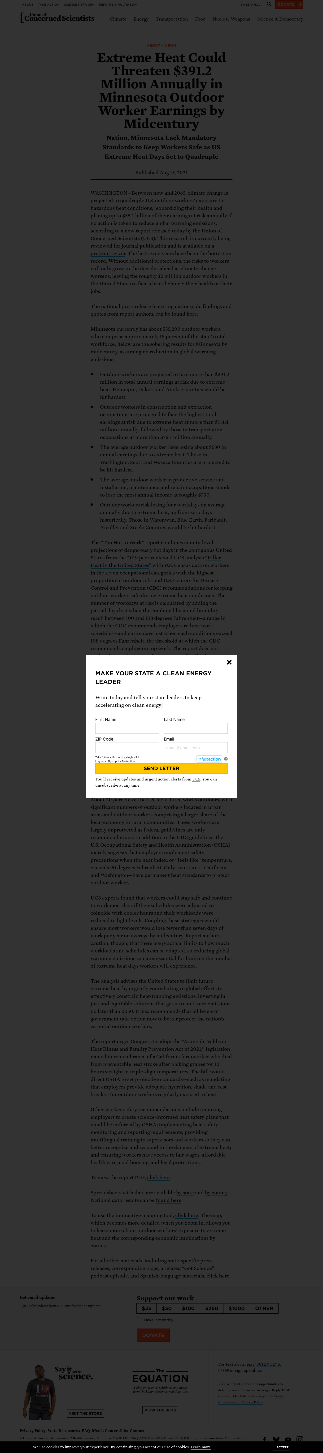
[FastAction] (209, 759)
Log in (99, 761)
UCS (196, 779)
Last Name (174, 719)
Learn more (201, 1447)
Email (169, 739)
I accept (281, 1447)
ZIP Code (104, 739)
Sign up (112, 761)
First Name (105, 719)
